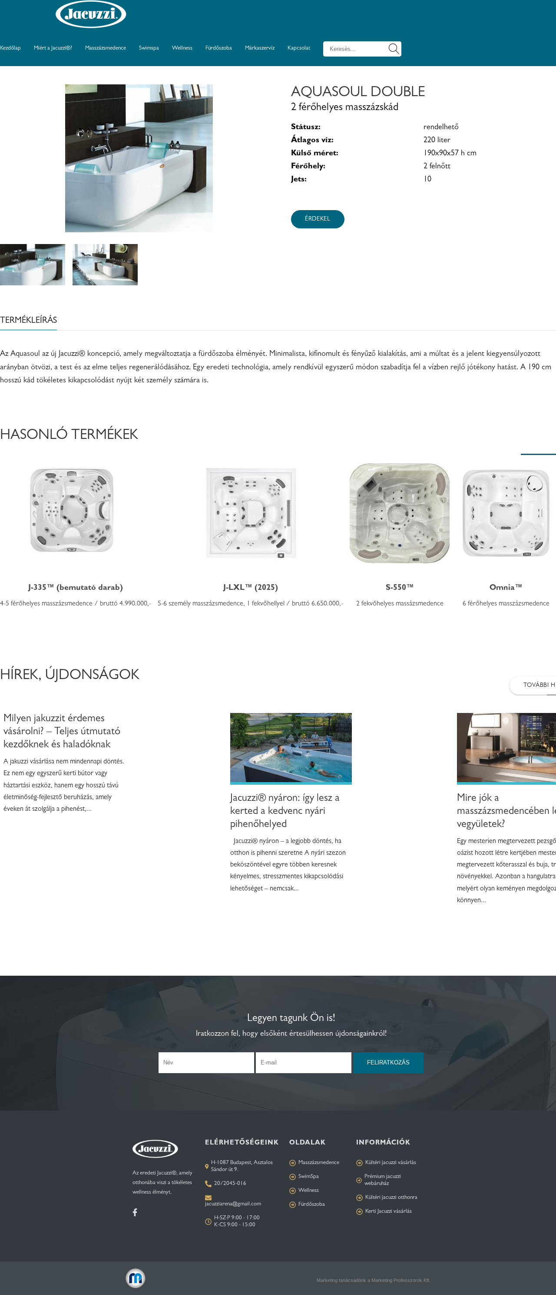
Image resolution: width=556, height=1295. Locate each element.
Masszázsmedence (105, 48)
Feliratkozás (388, 1062)
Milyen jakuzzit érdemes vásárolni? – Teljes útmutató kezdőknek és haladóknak (61, 732)
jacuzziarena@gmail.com (233, 1204)
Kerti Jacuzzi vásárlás (388, 1212)
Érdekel (318, 219)
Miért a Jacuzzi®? (53, 48)
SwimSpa (308, 1177)
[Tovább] (291, 753)
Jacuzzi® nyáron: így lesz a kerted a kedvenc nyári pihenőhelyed (285, 812)
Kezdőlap (10, 48)
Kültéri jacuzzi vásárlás (390, 1163)
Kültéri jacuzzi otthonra (391, 1198)
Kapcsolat (299, 48)
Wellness (182, 48)
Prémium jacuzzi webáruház (382, 1180)
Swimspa (149, 48)
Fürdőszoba (218, 48)
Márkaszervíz (260, 48)
